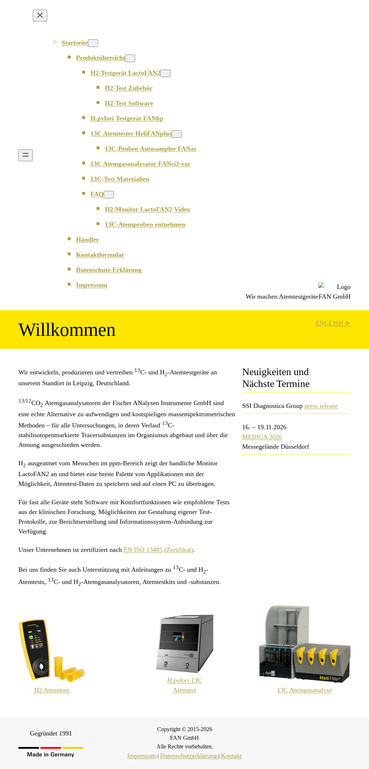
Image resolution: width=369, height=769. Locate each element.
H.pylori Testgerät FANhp (126, 118)
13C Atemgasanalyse (304, 690)
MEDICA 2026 (262, 436)
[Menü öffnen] (25, 155)
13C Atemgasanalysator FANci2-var (140, 163)
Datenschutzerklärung (188, 755)
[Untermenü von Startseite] (93, 43)
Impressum (91, 285)
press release (321, 405)
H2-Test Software (129, 103)
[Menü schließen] (40, 16)
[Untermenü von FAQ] (109, 194)
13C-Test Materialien (119, 179)
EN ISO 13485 (143, 549)
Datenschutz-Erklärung (109, 269)
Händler (87, 239)
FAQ (97, 194)
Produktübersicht (100, 57)
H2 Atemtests (52, 690)
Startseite (75, 42)
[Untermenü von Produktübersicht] (130, 58)
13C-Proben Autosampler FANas (150, 148)
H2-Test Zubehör (128, 88)
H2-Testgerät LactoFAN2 (125, 72)
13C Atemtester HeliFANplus (131, 133)
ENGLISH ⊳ (333, 323)
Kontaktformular (100, 254)
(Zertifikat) (178, 549)
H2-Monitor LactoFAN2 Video (147, 209)
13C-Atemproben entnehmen (145, 224)
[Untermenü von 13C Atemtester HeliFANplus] (177, 134)
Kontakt (231, 755)
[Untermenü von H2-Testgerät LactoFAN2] (165, 73)
